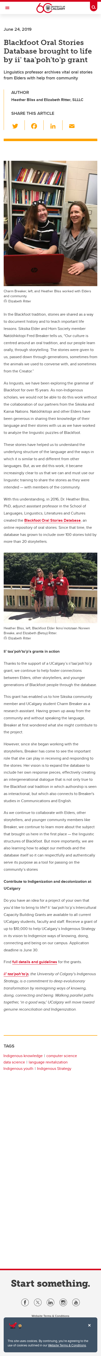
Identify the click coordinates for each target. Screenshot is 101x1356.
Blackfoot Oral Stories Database (52, 520)
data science (14, 1062)
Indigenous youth (18, 1068)
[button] (18, 125)
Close (89, 1328)
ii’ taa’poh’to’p (16, 974)
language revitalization (48, 1062)
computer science (61, 1056)
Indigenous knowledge (23, 1056)
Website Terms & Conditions (67, 1345)
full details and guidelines (34, 962)
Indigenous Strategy (54, 1068)
